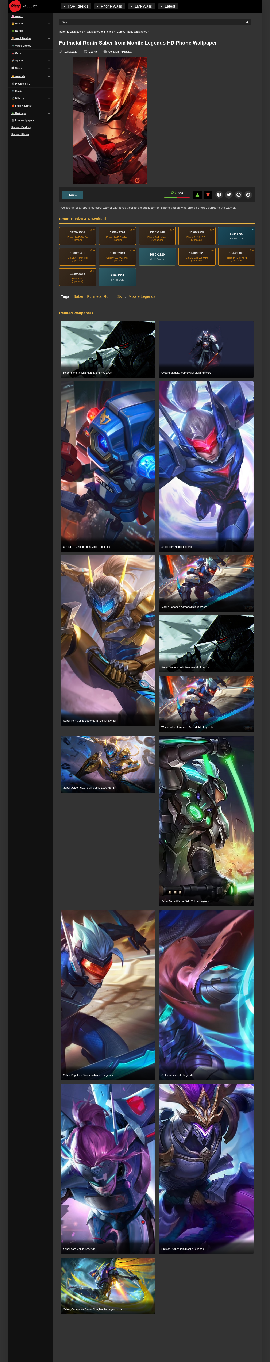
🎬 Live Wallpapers (22, 120)
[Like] (197, 195)
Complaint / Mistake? (120, 51)
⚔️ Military (17, 98)
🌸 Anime (17, 16)
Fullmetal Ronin (100, 296)
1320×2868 (157, 232)
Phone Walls (111, 6)
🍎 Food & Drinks (21, 105)
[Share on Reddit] (248, 195)
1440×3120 (196, 253)
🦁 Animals (18, 76)
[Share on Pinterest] (238, 195)
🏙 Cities (16, 68)
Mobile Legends (141, 296)
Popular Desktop (21, 127)
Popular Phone (20, 134)
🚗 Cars (16, 53)
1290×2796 (117, 232)
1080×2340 (117, 253)
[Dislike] (208, 195)
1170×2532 (196, 232)
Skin (121, 296)
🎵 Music (16, 91)
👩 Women (17, 23)
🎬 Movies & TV (20, 83)
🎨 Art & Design (21, 38)
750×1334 (117, 275)
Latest (170, 6)
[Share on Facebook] (219, 195)
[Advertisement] (211, 87)
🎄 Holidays (18, 113)
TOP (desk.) (78, 6)
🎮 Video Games (21, 45)
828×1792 (236, 233)
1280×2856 (77, 273)
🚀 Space (17, 60)
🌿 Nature (17, 31)
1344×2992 (236, 253)
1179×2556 (77, 232)
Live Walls (143, 6)
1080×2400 (77, 253)
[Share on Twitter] (229, 195)
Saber (78, 296)
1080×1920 (157, 254)
